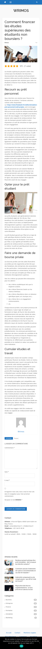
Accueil (8, 633)
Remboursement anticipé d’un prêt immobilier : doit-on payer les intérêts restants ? (25, 562)
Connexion (23, 636)
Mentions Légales (30, 633)
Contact (17, 633)
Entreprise (9, 603)
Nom (7, 472)
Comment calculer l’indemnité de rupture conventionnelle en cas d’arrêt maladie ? (25, 570)
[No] (40, 643)
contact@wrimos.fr (15, 526)
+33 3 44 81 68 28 (18, 528)
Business (9, 600)
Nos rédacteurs (10, 636)
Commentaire (10, 448)
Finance (16, 438)
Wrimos (21, 10)
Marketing (9, 618)
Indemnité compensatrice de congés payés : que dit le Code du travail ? (25, 579)
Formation (9, 610)
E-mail (7, 480)
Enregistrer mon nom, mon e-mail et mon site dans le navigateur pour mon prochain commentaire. (19, 494)
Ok (21, 646)
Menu (10, 2)
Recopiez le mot (13, 500)
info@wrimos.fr (28, 526)
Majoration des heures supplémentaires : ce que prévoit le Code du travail (24, 587)
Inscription (33, 636)
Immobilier (9, 614)
